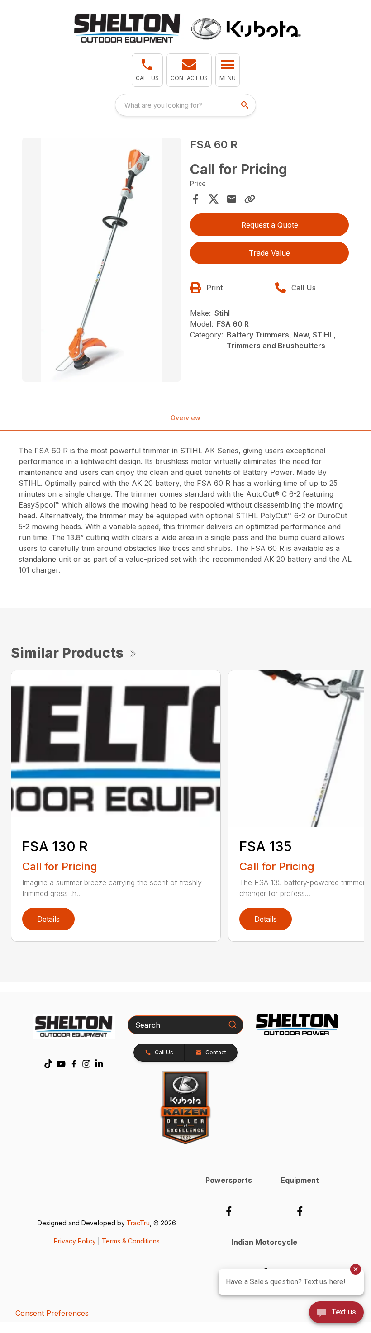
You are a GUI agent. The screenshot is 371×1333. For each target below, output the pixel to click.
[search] (246, 105)
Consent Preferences (52, 1313)
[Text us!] (336, 1313)
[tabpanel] (101, 261)
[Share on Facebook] (195, 199)
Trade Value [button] (269, 252)
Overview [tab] (185, 418)
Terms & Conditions (131, 1241)
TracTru (138, 1223)
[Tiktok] (48, 1063)
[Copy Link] (249, 199)
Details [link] (48, 919)
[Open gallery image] (101, 260)
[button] (147, 70)
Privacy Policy (75, 1241)
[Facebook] (73, 1063)
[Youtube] (61, 1063)
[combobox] (185, 105)
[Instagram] (86, 1063)
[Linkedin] (99, 1063)
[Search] (232, 1024)
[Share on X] (213, 199)
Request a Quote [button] (269, 224)
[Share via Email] (231, 199)
